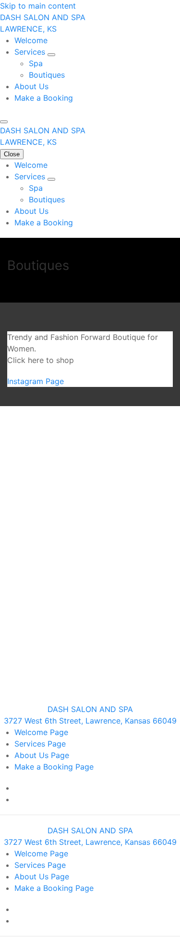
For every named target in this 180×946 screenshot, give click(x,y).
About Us (31, 86)
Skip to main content (38, 6)
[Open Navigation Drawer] (4, 121)
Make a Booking (43, 98)
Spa (36, 63)
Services (31, 52)
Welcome (31, 40)
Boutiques (47, 75)
